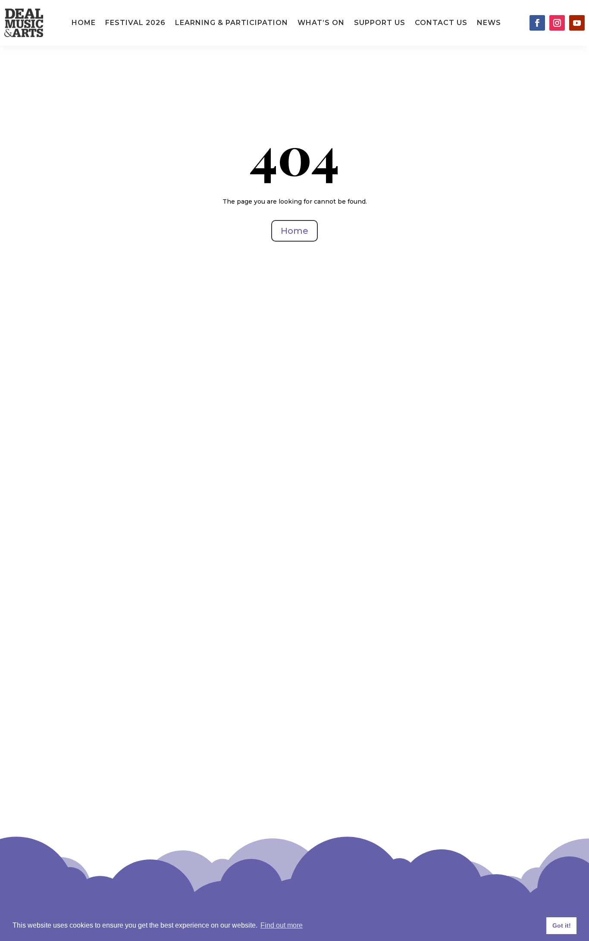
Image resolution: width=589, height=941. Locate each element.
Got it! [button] (561, 925)
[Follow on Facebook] (537, 23)
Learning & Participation (231, 23)
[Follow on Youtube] (577, 23)
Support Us (379, 23)
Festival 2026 (135, 23)
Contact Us (441, 23)
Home (84, 23)
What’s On (321, 23)
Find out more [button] (281, 925)
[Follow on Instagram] (557, 23)
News (489, 23)
